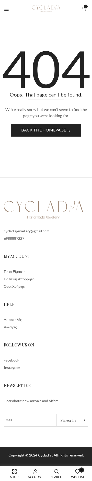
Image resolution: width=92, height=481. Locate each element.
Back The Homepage (44, 129)
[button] (84, 9)
